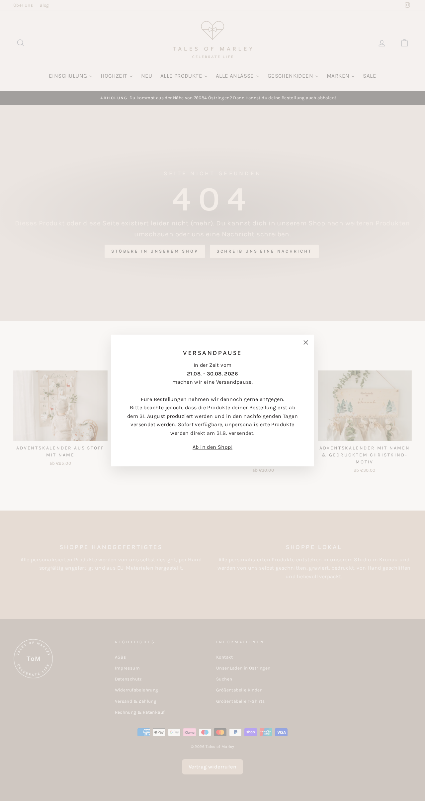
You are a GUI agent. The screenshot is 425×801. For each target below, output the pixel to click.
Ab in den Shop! (212, 447)
